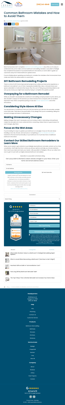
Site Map (36, 400)
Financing (32, 311)
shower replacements (42, 100)
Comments (32, 194)
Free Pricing (55, 4)
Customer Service (32, 318)
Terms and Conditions (16, 188)
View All (32, 358)
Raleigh (32, 346)
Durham (32, 352)
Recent (13, 249)
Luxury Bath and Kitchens (13, 21)
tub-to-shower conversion (47, 133)
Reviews (32, 370)
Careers (32, 379)
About (32, 367)
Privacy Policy (24, 188)
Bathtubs (32, 329)
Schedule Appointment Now (44, 232)
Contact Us (32, 315)
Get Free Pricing (44, 226)
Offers (32, 373)
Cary (32, 355)
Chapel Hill (32, 349)
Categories (32, 249)
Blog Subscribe (18, 172)
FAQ (32, 308)
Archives (51, 249)
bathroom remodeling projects (34, 67)
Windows (32, 338)
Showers (32, 332)
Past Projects (32, 376)
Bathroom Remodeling (32, 326)
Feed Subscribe (47, 172)
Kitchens (32, 335)
